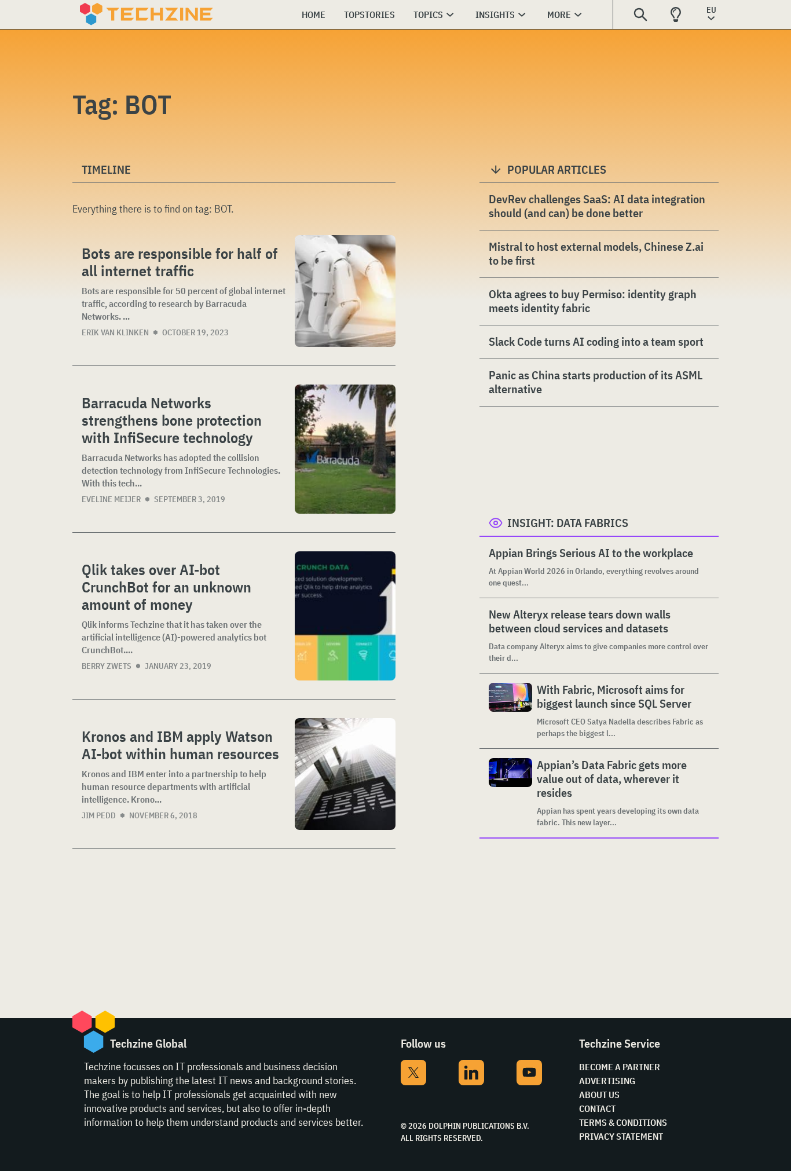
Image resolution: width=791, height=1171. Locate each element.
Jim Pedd (99, 815)
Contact (597, 1108)
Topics (428, 14)
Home (313, 14)
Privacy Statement (621, 1136)
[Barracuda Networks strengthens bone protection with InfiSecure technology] (345, 449)
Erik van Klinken (115, 332)
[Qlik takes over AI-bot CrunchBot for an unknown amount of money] (345, 615)
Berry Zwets (106, 666)
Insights (495, 14)
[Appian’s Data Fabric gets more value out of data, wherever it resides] (510, 793)
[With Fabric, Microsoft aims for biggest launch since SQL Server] (510, 711)
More (559, 14)
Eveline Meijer (111, 499)
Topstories (369, 14)
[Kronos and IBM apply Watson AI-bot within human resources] (345, 774)
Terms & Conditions (623, 1122)
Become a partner (619, 1067)
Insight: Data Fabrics (567, 522)
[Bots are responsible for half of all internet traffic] (345, 291)
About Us (599, 1094)
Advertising (607, 1080)
